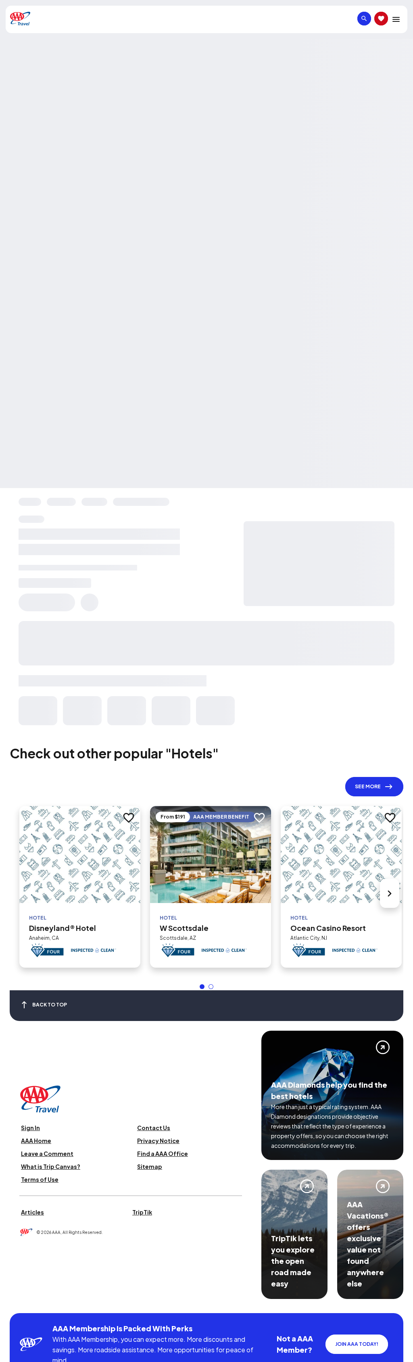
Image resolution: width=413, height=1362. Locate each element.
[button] (202, 987)
